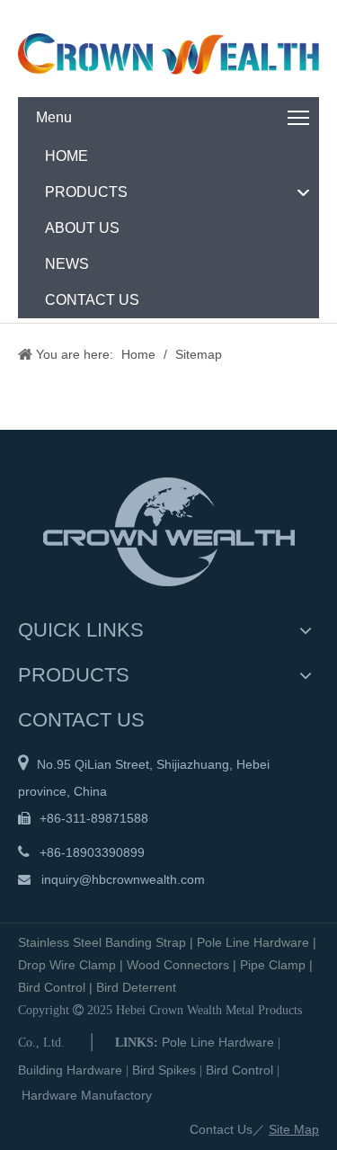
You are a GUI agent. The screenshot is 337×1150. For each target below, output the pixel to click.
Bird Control (51, 987)
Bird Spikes (164, 1070)
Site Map (294, 1129)
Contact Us (221, 1129)
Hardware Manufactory (87, 1095)
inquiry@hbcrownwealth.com (123, 879)
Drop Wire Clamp (67, 965)
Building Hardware (70, 1070)
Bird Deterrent (136, 987)
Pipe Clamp (273, 965)
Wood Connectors (178, 965)
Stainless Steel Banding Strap (102, 942)
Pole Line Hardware (253, 942)
